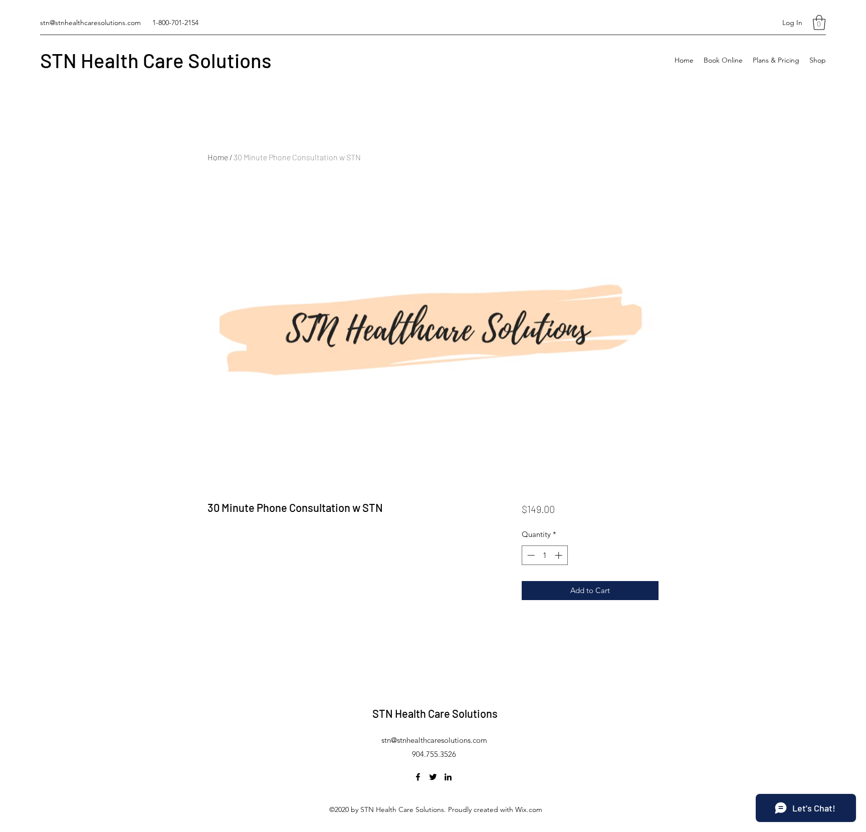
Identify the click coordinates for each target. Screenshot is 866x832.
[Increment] (559, 555)
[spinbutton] (544, 555)
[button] (819, 22)
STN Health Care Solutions (156, 60)
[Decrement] (530, 555)
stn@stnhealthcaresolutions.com (90, 22)
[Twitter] (433, 777)
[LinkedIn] (448, 777)
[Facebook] (418, 777)
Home (217, 157)
